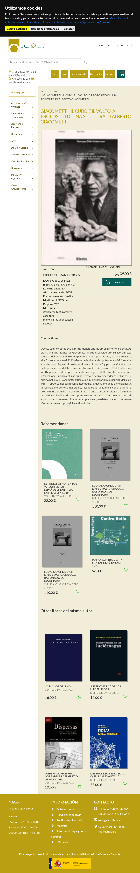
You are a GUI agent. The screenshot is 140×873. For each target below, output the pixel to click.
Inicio (44, 91)
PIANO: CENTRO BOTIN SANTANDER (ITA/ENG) (107, 561)
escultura (48, 315)
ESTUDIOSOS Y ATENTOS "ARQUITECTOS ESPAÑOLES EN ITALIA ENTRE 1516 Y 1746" (60, 488)
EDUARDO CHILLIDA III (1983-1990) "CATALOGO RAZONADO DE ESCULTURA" (108, 490)
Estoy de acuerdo (17, 28)
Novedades (96, 73)
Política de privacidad (69, 820)
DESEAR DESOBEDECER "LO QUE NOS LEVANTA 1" (108, 775)
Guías (64, 73)
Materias (62, 825)
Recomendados (79, 73)
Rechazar (68, 28)
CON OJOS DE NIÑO (58, 686)
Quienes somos (65, 809)
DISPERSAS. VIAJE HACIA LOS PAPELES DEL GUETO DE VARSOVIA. (61, 776)
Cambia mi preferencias (45, 28)
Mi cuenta (62, 842)
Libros (55, 73)
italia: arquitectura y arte (57, 311)
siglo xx (47, 323)
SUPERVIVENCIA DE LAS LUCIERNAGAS (105, 688)
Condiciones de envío (69, 814)
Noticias (110, 73)
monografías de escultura (58, 319)
